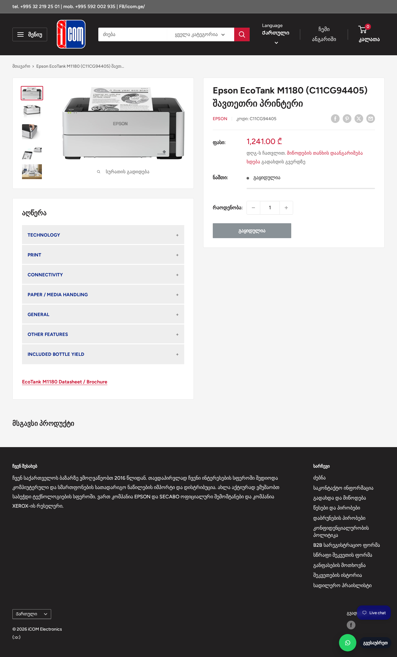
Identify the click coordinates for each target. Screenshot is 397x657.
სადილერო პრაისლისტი (342, 585)
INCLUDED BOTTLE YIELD (56, 354)
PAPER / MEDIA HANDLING (58, 294)
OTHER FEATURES (48, 334)
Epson (220, 118)
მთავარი (21, 66)
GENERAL (38, 314)
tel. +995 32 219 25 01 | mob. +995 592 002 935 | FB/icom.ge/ (78, 6)
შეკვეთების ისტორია (337, 575)
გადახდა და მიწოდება (339, 498)
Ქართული (26, 613)
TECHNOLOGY (44, 235)
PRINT (34, 255)
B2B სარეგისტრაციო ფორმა (346, 545)
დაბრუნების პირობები (339, 518)
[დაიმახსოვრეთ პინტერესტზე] (347, 118)
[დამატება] (286, 207)
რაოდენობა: (228, 208)
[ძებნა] (242, 34)
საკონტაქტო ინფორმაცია (343, 488)
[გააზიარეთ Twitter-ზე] (359, 118)
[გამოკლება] (253, 207)
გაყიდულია (252, 230)
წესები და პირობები (336, 508)
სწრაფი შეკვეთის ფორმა (342, 555)
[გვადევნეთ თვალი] (351, 625)
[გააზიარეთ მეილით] (370, 118)
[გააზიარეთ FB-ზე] (335, 118)
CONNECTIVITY (45, 275)
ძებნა (319, 478)
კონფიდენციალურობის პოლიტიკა (341, 531)
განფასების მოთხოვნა (339, 565)
